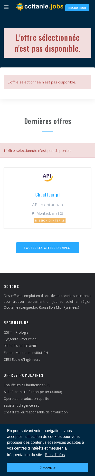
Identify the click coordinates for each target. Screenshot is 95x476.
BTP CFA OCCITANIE (20, 346)
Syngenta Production (20, 339)
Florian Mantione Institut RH (26, 352)
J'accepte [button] (48, 467)
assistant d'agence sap (21, 405)
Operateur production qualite (26, 398)
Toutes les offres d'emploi (48, 248)
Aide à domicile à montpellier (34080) (33, 391)
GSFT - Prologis (16, 332)
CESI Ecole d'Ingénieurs (22, 359)
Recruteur (77, 7)
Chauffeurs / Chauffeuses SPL (27, 385)
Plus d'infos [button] (55, 455)
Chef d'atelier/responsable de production (36, 412)
